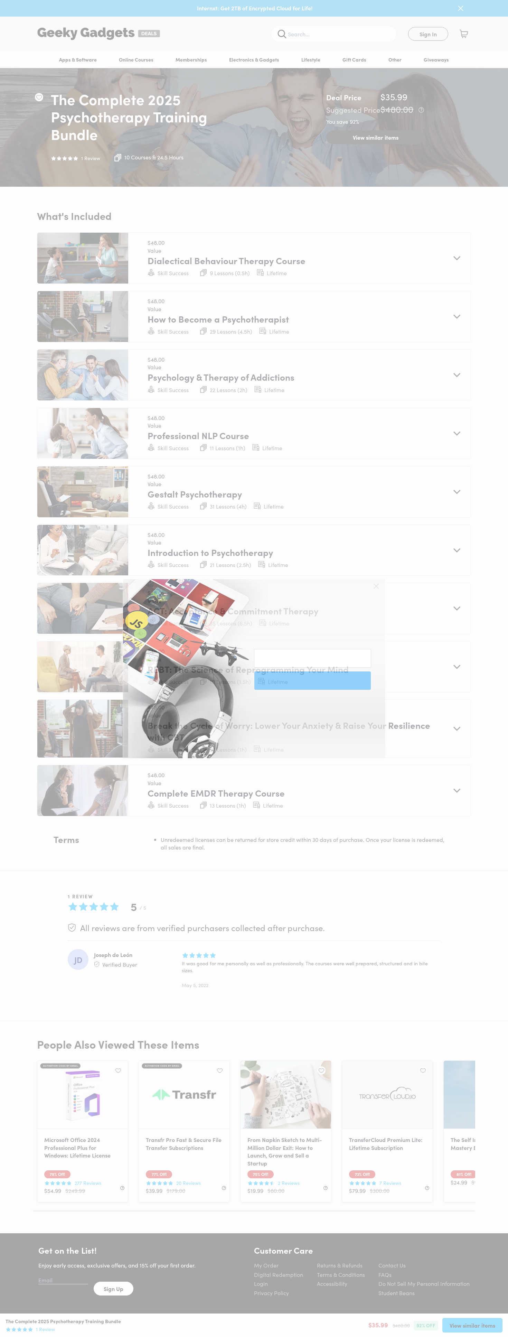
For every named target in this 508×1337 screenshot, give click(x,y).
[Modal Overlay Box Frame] (254, 669)
